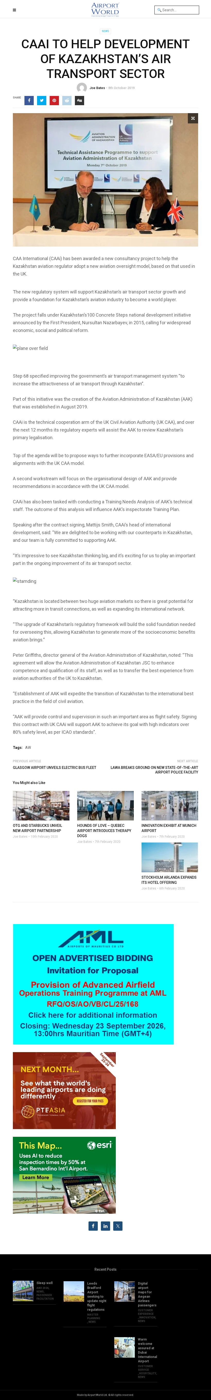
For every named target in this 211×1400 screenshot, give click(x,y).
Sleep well (44, 1283)
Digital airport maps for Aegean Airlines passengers (147, 1294)
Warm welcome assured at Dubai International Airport (147, 1350)
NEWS (105, 31)
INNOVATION (147, 1317)
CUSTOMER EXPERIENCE (146, 1312)
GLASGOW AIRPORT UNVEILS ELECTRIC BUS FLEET (54, 768)
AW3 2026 (43, 1288)
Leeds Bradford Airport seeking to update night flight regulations (96, 1296)
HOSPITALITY (147, 1373)
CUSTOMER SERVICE (145, 1368)
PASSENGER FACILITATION (45, 1297)
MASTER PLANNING (93, 1316)
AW (28, 748)
